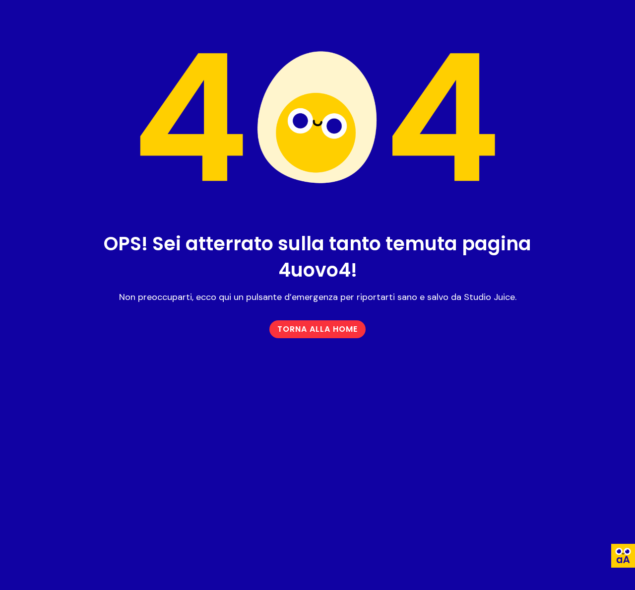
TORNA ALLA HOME (317, 329)
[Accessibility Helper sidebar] (623, 556)
